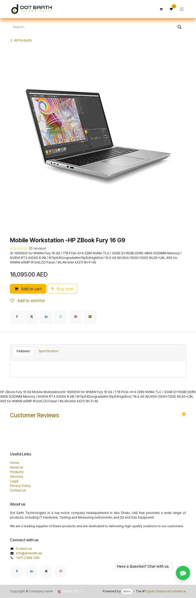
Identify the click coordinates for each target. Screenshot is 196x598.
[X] (32, 316)
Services (16, 476)
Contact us (18, 490)
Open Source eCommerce (166, 591)
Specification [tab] (48, 351)
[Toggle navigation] (181, 9)
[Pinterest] (75, 316)
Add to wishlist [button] (30, 300)
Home (14, 463)
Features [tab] (23, 351)
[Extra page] (46, 571)
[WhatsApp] (61, 316)
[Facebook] (17, 316)
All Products (23, 40)
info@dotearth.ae (29, 553)
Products (16, 472)
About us (16, 467)
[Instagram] (61, 571)
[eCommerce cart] (161, 9)
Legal (14, 481)
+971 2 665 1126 (28, 558)
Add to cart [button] (31, 289)
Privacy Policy (20, 486)
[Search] (179, 27)
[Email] (90, 316)
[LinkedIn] (46, 316)
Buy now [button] (64, 289)
